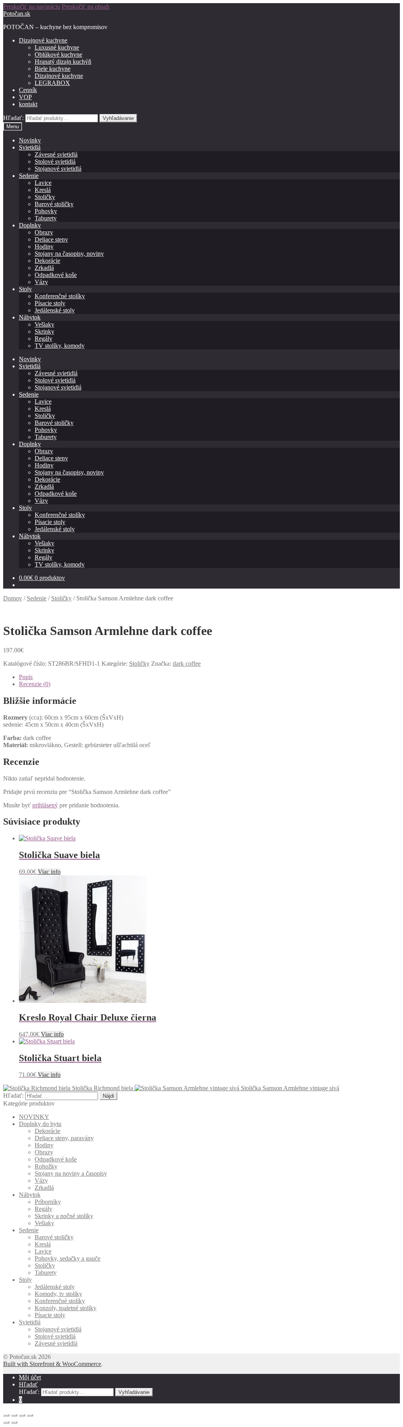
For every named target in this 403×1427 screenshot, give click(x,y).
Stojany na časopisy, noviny (69, 253)
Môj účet (30, 1377)
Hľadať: (13, 117)
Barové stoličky (54, 204)
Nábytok (30, 317)
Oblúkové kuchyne (58, 54)
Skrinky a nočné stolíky (64, 1216)
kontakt (28, 104)
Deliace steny (51, 239)
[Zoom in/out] (30, 1415)
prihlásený (45, 805)
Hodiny (44, 246)
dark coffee (187, 663)
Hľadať (28, 1384)
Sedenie (29, 175)
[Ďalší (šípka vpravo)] (14, 1422)
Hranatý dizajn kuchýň (63, 61)
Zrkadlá (44, 267)
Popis (26, 677)
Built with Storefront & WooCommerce (52, 1364)
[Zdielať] (14, 1415)
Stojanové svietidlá (58, 168)
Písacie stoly (50, 303)
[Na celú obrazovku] (22, 1415)
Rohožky (46, 1166)
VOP (25, 97)
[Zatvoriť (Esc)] (6, 1415)
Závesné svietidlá (56, 154)
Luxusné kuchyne (57, 47)
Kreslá (43, 189)
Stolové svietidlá (55, 161)
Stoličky (45, 197)
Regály (43, 338)
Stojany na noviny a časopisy (71, 1173)
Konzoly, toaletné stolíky (65, 1308)
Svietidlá (30, 147)
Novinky (30, 140)
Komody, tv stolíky (58, 1293)
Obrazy (44, 232)
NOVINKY (34, 1116)
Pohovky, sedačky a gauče (67, 1258)
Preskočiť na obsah (85, 6)
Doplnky (30, 225)
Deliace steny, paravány (64, 1138)
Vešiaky (44, 324)
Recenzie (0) (34, 684)
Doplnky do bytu (40, 1124)
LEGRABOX (52, 82)
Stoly (25, 289)
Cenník (28, 90)
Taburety (46, 218)
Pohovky (46, 211)
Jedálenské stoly (55, 310)
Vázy (41, 282)
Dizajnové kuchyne (43, 40)
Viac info (49, 871)
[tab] (209, 677)
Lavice (43, 182)
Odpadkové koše (56, 274)
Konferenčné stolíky (60, 296)
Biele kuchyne (52, 68)
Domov (12, 598)
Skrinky (44, 331)
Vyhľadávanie (118, 118)
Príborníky (48, 1201)
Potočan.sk (16, 13)
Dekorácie (47, 260)
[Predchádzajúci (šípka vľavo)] (6, 1422)
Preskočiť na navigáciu (31, 6)
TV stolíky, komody (60, 345)
